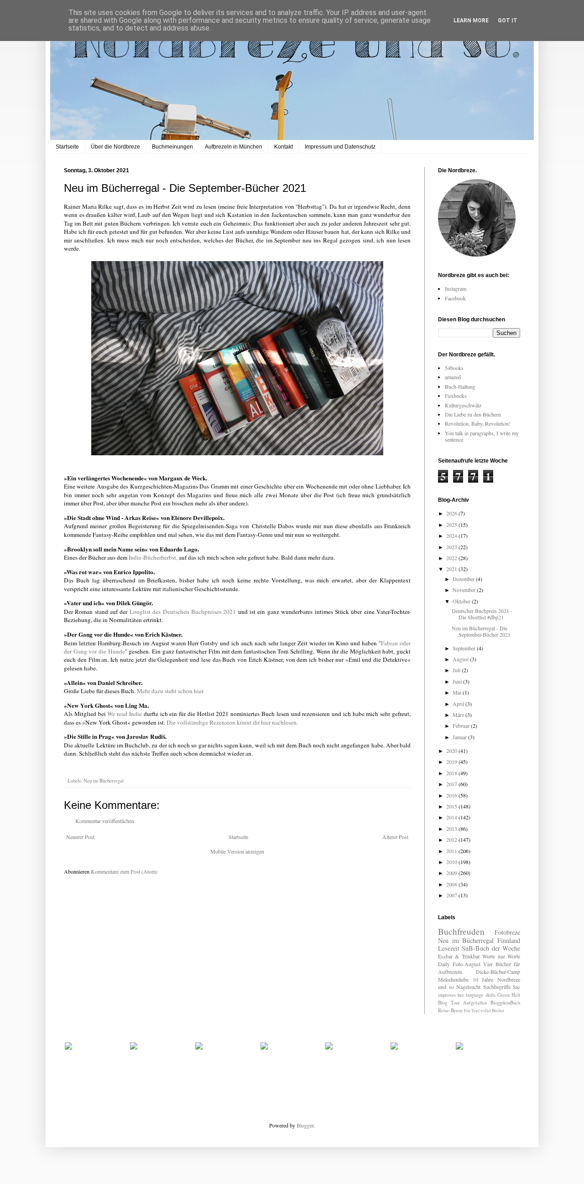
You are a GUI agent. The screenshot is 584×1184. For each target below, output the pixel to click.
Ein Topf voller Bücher (484, 1011)
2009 (452, 872)
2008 (452, 884)
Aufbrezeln (450, 971)
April (459, 703)
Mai (458, 692)
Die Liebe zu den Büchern (473, 414)
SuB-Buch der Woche (491, 948)
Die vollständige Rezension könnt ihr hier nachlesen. (233, 722)
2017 (452, 784)
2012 (452, 839)
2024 (452, 535)
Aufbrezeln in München (233, 147)
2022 (452, 557)
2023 (452, 547)
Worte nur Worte (501, 956)
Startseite (67, 147)
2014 (452, 817)
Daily (444, 964)
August (461, 659)
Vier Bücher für (501, 964)
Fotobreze (507, 932)
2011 (452, 851)
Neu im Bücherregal (103, 780)
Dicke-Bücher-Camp (498, 971)
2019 (452, 761)
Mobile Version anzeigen (237, 851)
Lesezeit (448, 948)
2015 (452, 806)
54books (454, 367)
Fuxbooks (456, 395)
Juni (458, 681)
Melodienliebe (453, 979)
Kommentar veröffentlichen (104, 820)
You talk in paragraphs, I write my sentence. (482, 436)
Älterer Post (395, 836)
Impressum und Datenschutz (340, 147)
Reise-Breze (450, 1010)
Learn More (471, 20)
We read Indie (124, 714)
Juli (457, 670)
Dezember (464, 578)
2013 (452, 828)
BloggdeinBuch (505, 1002)
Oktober (462, 601)
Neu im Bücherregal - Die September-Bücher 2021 (481, 631)
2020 (452, 750)
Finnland (508, 940)
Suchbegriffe (497, 986)
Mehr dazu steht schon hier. (170, 691)
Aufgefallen (475, 1002)
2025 (452, 524)
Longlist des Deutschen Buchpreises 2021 (183, 611)
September (465, 648)
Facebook (455, 298)
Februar (462, 725)
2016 (452, 795)
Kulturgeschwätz (463, 405)
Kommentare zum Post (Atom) (124, 871)
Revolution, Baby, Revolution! (478, 423)
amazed (453, 377)
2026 (452, 513)
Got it (507, 20)
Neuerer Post (80, 836)
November (465, 589)
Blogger (305, 1125)
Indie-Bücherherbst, (153, 557)
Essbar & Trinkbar (459, 956)
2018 (452, 773)
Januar (460, 737)
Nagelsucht (468, 986)
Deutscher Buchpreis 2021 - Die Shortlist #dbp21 (482, 614)
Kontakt (283, 147)
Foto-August (466, 964)
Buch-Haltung (460, 386)
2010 (452, 861)
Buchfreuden (461, 931)
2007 (452, 895)
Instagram (455, 288)
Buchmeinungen (172, 147)
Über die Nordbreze (115, 147)
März (459, 714)
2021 (452, 568)
